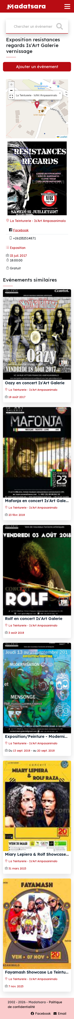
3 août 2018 (16, 633)
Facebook (21, 230)
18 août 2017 (16, 397)
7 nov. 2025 (15, 986)
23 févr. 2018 (16, 515)
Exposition (17, 248)
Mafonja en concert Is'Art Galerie (38, 500)
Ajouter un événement (37, 66)
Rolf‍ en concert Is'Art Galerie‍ (33, 618)
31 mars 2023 (17, 868)
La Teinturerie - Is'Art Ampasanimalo (37, 221)
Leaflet (63, 136)
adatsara (30, 6)
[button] (37, 105)
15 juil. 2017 (18, 256)
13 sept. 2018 (21, 750)
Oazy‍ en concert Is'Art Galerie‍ (35, 382)
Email (61, 1013)
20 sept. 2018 (46, 750)
